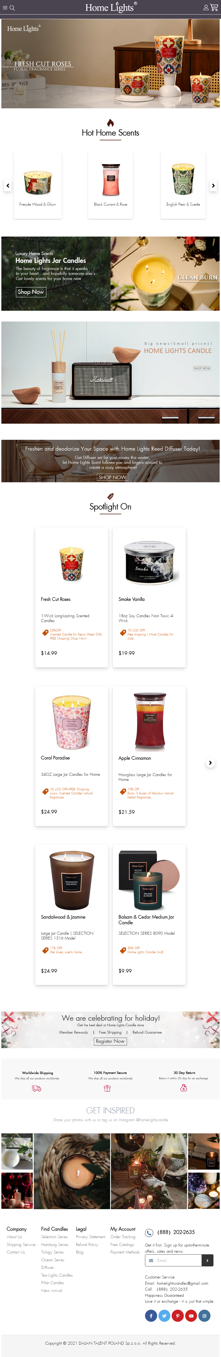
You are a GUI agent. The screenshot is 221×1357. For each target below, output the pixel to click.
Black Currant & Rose (110, 204)
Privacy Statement (90, 1237)
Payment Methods (125, 1252)
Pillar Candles (52, 1282)
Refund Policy (87, 1244)
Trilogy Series (52, 1252)
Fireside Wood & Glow (37, 204)
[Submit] (208, 1260)
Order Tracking (123, 1237)
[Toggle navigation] (5, 8)
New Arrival (51, 1290)
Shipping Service (21, 1244)
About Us (14, 1237)
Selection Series (54, 1237)
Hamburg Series (54, 1244)
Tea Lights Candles (57, 1275)
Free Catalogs (122, 1244)
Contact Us (16, 1252)
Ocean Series (52, 1260)
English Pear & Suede (183, 204)
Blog (80, 1252)
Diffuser (47, 1267)
